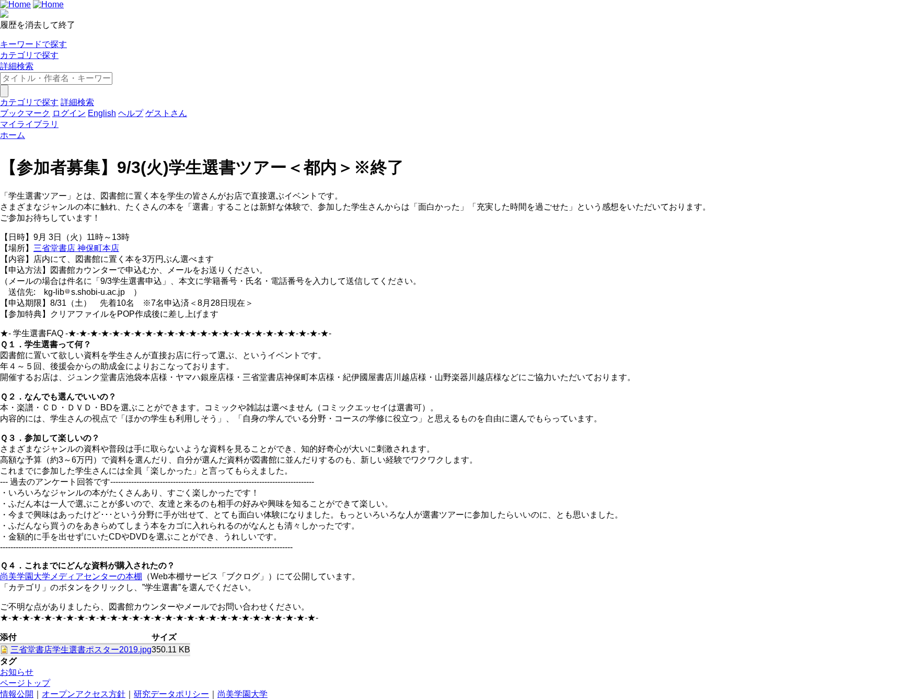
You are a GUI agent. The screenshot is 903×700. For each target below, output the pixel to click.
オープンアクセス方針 (83, 694)
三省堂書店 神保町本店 (76, 248)
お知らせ (16, 672)
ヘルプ (130, 113)
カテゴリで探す (29, 55)
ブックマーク (25, 113)
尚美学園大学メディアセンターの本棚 (71, 576)
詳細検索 (16, 66)
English (102, 113)
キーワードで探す (33, 44)
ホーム (12, 135)
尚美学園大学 (242, 694)
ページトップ (25, 683)
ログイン (69, 113)
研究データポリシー (171, 694)
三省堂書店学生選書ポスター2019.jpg (81, 649)
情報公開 (16, 694)
